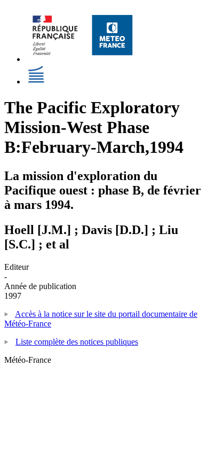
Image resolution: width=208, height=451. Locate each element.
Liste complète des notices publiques (76, 341)
